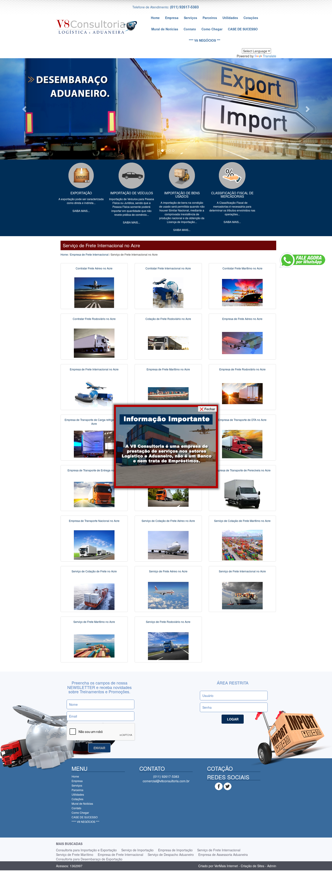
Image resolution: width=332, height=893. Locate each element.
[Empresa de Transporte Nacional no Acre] (94, 544)
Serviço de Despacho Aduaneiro (171, 854)
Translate (269, 56)
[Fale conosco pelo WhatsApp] (302, 260)
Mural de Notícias (164, 29)
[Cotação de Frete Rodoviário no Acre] (168, 342)
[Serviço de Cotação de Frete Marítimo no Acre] (242, 544)
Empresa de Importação (175, 850)
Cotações (250, 17)
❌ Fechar (207, 409)
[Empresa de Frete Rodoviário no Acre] (242, 393)
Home (155, 17)
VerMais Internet (226, 866)
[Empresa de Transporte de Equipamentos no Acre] (168, 494)
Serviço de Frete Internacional (218, 850)
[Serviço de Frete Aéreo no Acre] (168, 595)
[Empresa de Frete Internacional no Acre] (94, 393)
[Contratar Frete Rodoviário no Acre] (94, 342)
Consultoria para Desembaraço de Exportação (89, 859)
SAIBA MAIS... (81, 211)
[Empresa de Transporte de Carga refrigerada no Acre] (94, 443)
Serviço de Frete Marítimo (74, 854)
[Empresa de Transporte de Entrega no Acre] (94, 494)
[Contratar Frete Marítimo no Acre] (242, 292)
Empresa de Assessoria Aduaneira (223, 854)
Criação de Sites (252, 866)
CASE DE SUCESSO (243, 29)
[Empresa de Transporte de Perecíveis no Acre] (242, 494)
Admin (271, 866)
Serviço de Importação (137, 850)
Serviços (190, 17)
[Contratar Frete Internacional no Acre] (168, 292)
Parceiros (210, 17)
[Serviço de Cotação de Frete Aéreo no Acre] (168, 544)
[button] (25, 109)
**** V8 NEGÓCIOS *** (204, 40)
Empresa (171, 17)
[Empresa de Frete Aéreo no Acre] (242, 342)
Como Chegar (211, 29)
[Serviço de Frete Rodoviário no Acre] (168, 645)
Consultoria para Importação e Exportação (86, 850)
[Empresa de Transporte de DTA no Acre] (242, 443)
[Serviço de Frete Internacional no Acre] (242, 595)
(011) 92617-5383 (184, 7)
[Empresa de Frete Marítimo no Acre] (168, 393)
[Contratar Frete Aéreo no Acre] (94, 292)
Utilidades (230, 17)
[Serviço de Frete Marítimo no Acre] (94, 645)
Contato (190, 29)
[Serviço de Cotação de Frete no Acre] (94, 595)
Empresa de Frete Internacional (89, 254)
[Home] (96, 26)
